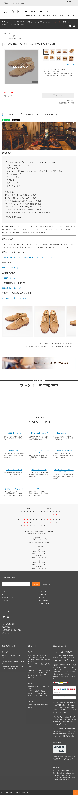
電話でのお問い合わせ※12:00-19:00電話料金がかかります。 (57, 343)
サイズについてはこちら (11, 268)
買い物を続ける (69, 346)
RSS (3, 627)
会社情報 (66, 22)
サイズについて (19, 22)
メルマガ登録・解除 (17, 24)
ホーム (4, 33)
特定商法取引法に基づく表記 (11, 630)
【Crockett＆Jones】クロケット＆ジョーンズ (64, 470)
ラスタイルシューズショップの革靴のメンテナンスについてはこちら (27, 257)
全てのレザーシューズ (15, 38)
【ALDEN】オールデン (14, 433)
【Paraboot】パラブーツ (14, 470)
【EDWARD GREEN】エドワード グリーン (39, 451)
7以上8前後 (12, 36)
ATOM (8, 627)
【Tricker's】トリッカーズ (63, 451)
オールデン (12, 33)
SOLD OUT (59, 95)
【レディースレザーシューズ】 (14, 489)
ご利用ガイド (6, 22)
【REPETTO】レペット (38, 470)
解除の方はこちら (48, 584)
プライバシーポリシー (9, 633)
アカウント (71, 2)
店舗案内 (5, 24)
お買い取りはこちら (45, 22)
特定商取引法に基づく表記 (66, 103)
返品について (70, 100)
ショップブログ (58, 15)
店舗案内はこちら (8, 278)
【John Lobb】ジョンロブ (39, 433)
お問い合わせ (31, 22)
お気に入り (10, 96)
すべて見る (70, 64)
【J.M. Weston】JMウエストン (14, 451)
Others (39, 489)
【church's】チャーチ (64, 433)
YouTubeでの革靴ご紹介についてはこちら (17, 298)
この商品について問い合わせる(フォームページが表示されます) (43, 346)
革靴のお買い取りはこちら (12, 288)
